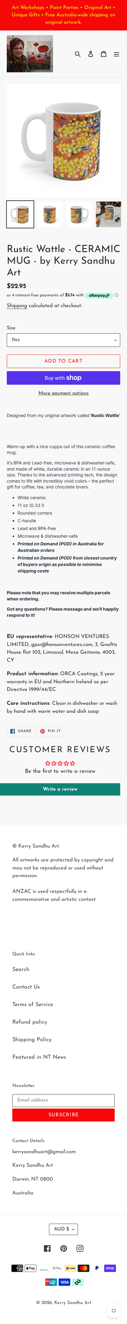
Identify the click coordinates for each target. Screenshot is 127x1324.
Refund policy (29, 1022)
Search (20, 970)
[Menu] (116, 53)
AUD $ (61, 1229)
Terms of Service (32, 1005)
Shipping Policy (31, 1040)
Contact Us (26, 987)
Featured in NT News (39, 1057)
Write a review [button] (60, 789)
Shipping (17, 305)
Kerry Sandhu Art (72, 1303)
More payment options (64, 393)
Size (11, 328)
